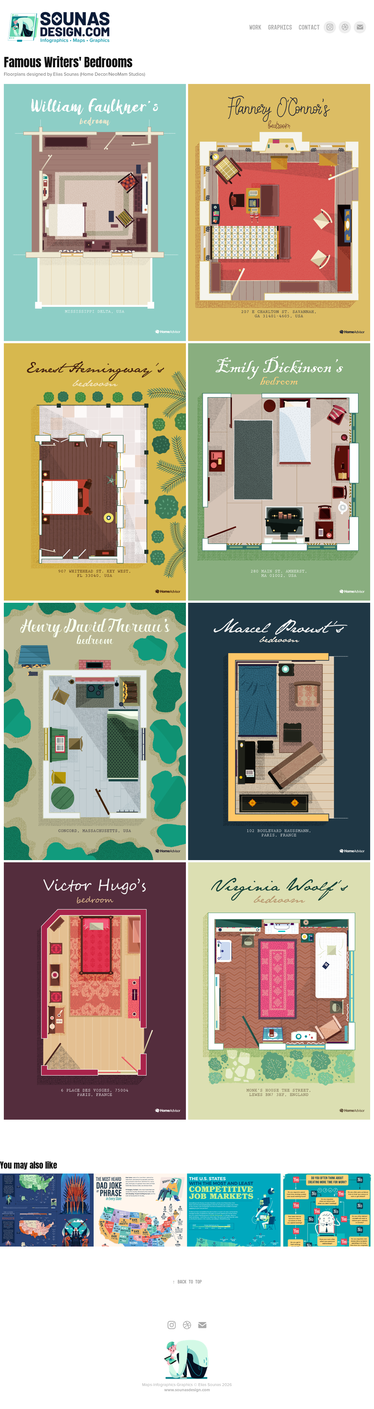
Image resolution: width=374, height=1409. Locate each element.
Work (255, 27)
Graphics (280, 27)
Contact (309, 27)
